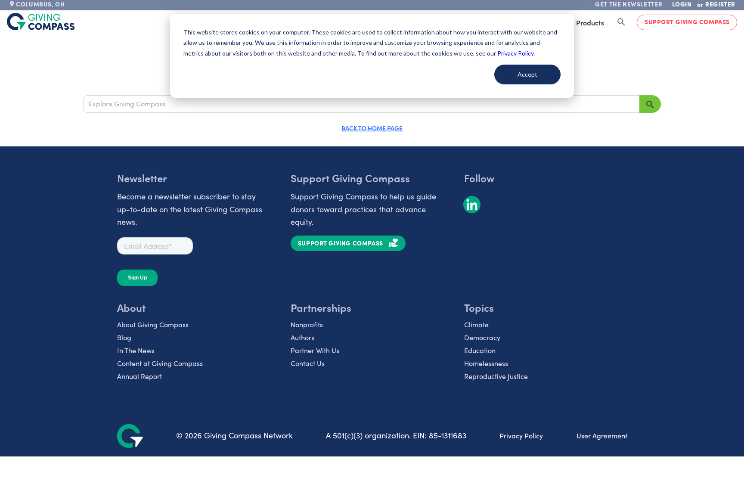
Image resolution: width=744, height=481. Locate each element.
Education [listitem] (480, 350)
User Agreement (602, 435)
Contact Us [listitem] (308, 363)
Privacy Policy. (516, 53)
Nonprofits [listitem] (307, 324)
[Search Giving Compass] (621, 22)
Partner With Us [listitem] (315, 350)
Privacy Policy (521, 435)
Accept (527, 74)
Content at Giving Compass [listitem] (160, 363)
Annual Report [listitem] (139, 376)
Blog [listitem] (124, 337)
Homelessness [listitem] (486, 363)
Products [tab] (590, 22)
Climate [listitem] (476, 324)
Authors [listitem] (302, 337)
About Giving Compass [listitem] (153, 324)
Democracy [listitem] (482, 337)
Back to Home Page (372, 128)
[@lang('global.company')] (41, 21)
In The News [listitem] (136, 350)
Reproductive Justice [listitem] (496, 376)
